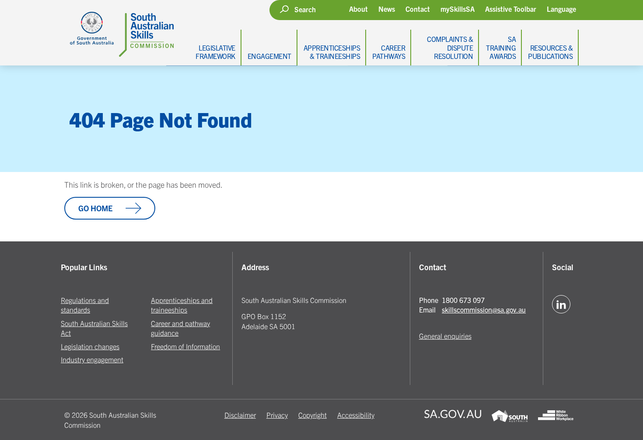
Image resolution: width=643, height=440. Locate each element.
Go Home (95, 208)
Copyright (312, 414)
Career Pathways (388, 51)
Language (561, 9)
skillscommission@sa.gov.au (484, 309)
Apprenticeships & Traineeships (332, 51)
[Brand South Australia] (509, 420)
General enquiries (445, 335)
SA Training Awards (501, 47)
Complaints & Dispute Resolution (450, 47)
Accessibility (355, 414)
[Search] (284, 9)
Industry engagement (92, 359)
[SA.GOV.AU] (452, 420)
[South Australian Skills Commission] (119, 28)
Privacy (277, 414)
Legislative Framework (215, 51)
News (386, 8)
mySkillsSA (457, 8)
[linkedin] (561, 304)
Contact (417, 8)
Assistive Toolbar (510, 9)
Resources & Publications (550, 51)
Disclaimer (240, 414)
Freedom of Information (185, 346)
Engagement (269, 56)
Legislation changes (90, 346)
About (358, 8)
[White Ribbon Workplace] (556, 420)
